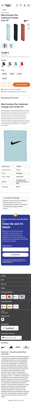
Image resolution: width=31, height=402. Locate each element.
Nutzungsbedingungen (7, 260)
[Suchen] (16, 5)
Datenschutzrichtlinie (7, 262)
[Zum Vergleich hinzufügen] (28, 28)
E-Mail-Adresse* (7, 246)
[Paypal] (16, 297)
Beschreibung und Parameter (9, 98)
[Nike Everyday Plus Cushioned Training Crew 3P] (3, 64)
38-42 (12, 74)
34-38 (5, 74)
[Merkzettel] (20, 5)
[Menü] (2, 5)
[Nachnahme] (22, 297)
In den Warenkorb (21, 84)
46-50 (5, 79)
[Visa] (3, 297)
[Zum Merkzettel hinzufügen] (28, 24)
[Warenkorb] (28, 5)
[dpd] (3, 307)
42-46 (20, 74)
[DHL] (10, 307)
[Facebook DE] (2, 319)
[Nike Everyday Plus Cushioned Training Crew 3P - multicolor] (21, 64)
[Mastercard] (10, 297)
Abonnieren (16, 255)
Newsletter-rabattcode (18, 260)
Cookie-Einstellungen (2, 311)
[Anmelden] (24, 5)
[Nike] (26, 20)
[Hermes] (16, 307)
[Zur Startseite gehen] (8, 5)
